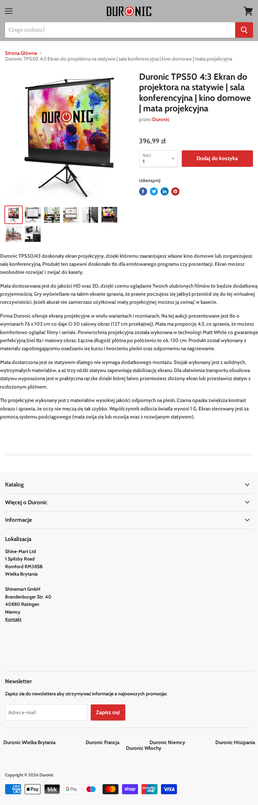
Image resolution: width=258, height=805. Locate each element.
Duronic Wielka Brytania (44, 742)
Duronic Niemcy (181, 742)
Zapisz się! (108, 712)
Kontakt (13, 619)
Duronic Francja (117, 742)
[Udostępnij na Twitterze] (154, 191)
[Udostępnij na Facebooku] (143, 191)
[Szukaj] (244, 30)
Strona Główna (21, 53)
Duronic (161, 119)
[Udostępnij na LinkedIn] (165, 191)
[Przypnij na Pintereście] (175, 191)
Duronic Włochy (143, 748)
